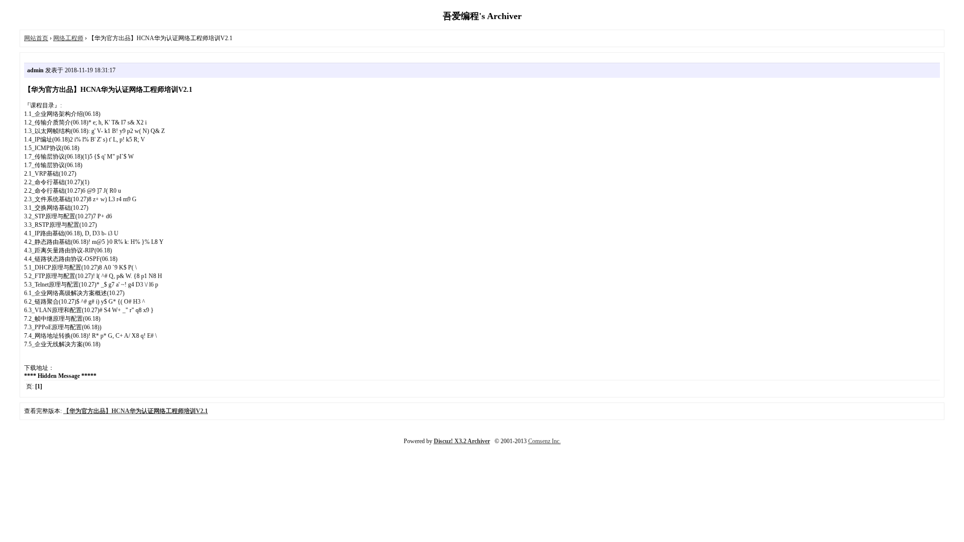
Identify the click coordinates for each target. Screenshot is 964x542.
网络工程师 (68, 38)
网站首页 (36, 38)
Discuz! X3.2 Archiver (462, 441)
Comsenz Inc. (544, 441)
